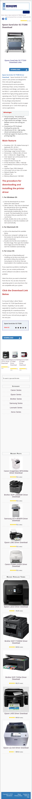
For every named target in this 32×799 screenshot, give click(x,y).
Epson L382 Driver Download (16, 542)
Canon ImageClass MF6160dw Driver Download (16, 472)
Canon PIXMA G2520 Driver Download (16, 565)
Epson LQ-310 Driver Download (16, 748)
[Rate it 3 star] (20, 327)
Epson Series (16, 394)
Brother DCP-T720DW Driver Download (16, 642)
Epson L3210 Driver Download (16, 607)
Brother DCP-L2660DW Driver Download (16, 496)
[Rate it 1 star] (16, 327)
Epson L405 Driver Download (16, 713)
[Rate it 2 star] (18, 327)
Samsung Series (16, 403)
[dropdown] (26, 12)
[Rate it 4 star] (23, 327)
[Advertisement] (16, 68)
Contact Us (26, 794)
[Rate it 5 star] (25, 327)
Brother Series (16, 399)
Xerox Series (16, 412)
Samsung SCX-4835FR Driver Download (16, 519)
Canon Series (16, 390)
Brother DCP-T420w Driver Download (16, 678)
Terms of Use (26, 796)
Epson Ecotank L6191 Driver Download (5, 361)
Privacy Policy (18, 795)
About (19, 794)
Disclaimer (9, 795)
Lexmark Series (16, 408)
